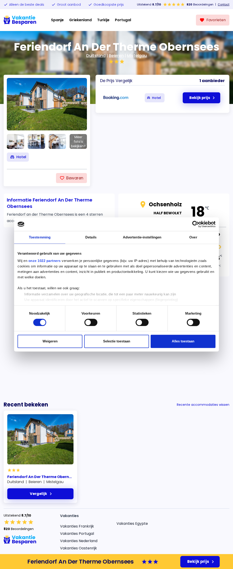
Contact (223, 4)
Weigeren (50, 341)
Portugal (123, 20)
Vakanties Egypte (132, 523)
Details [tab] (90, 237)
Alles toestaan (183, 341)
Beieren (116, 55)
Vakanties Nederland (78, 540)
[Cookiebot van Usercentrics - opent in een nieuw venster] (195, 224)
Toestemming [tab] (40, 237)
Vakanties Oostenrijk (78, 548)
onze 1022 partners (44, 261)
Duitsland (96, 55)
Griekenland (80, 20)
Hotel (156, 98)
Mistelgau (137, 55)
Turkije (103, 20)
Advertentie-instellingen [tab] (142, 237)
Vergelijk (38, 493)
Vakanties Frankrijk (77, 526)
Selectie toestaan (116, 341)
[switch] (90, 322)
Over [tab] (193, 237)
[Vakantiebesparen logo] (20, 20)
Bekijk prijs (198, 561)
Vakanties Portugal (77, 533)
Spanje (57, 20)
